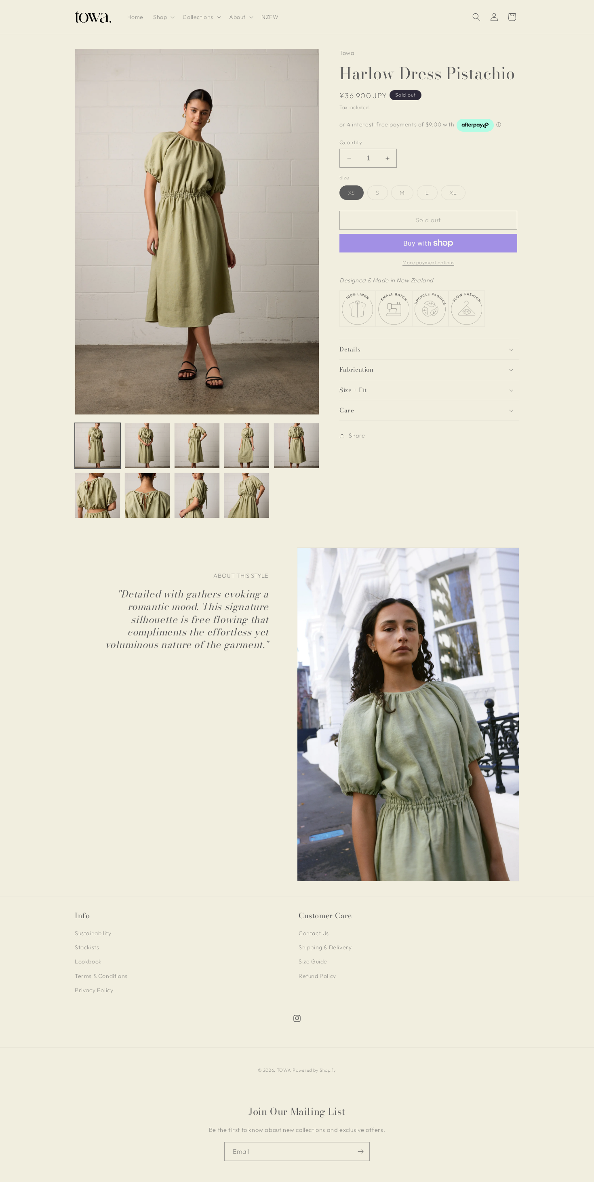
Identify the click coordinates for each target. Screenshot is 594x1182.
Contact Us (314, 933)
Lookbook (88, 961)
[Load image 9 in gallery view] (247, 495)
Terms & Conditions (101, 976)
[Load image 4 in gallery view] (247, 446)
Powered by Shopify (314, 1070)
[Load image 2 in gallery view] (147, 446)
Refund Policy (317, 976)
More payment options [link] (428, 262)
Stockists (87, 947)
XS (356, 194)
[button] (163, 16)
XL (457, 194)
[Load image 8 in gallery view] (197, 495)
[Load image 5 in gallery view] (296, 446)
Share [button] (357, 435)
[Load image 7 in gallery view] (147, 495)
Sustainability (93, 933)
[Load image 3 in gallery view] (197, 446)
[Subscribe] (360, 1151)
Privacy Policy (94, 990)
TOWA (284, 1070)
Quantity (350, 142)
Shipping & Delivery (325, 947)
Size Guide (313, 961)
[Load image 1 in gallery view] (97, 446)
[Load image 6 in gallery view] (97, 495)
